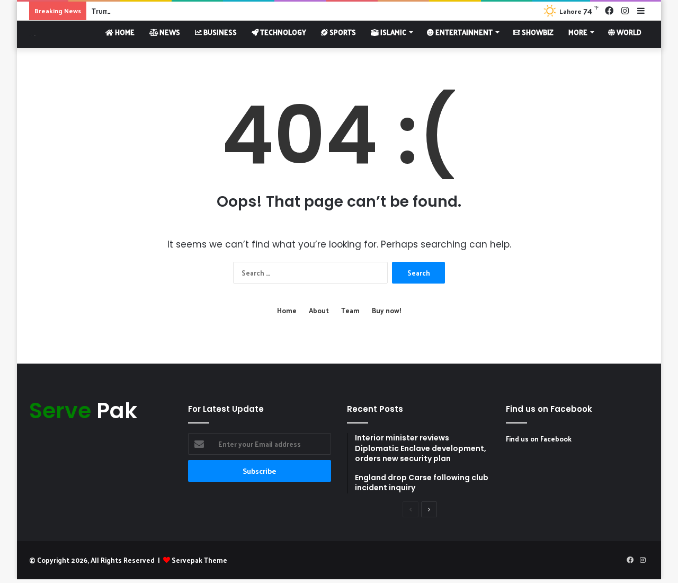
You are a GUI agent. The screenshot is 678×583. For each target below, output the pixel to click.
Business (219, 32)
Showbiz (537, 32)
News (169, 32)
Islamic (392, 32)
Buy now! (386, 310)
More (577, 32)
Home (124, 32)
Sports (342, 32)
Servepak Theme (199, 560)
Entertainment (463, 32)
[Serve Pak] (32, 34)
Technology (282, 32)
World (628, 32)
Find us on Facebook (539, 438)
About (319, 310)
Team (350, 310)
